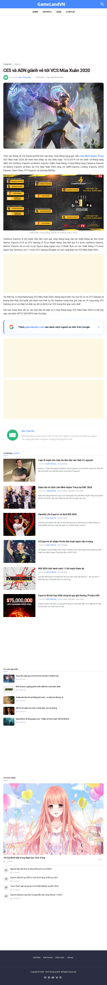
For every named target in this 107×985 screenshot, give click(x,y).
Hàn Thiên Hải (25, 77)
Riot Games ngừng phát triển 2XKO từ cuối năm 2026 (38, 687)
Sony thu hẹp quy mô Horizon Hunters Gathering (37, 676)
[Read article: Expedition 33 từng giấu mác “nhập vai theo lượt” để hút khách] (8, 722)
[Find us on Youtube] (53, 977)
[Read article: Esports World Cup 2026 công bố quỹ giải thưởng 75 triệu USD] (19, 605)
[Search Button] (102, 4)
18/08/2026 (63, 464)
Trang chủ (7, 64)
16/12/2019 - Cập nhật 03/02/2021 (49, 77)
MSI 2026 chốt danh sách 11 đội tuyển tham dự (61, 568)
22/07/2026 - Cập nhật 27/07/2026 (71, 491)
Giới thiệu (36, 957)
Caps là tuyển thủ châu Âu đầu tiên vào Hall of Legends (65, 460)
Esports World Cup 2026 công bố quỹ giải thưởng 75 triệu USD (68, 595)
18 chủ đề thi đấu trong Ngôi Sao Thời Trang (24, 857)
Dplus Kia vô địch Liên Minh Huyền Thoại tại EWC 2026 (65, 487)
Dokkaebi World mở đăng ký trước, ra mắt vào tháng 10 (39, 697)
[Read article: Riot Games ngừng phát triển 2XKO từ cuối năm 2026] (8, 689)
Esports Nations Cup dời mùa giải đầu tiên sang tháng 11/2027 (36, 895)
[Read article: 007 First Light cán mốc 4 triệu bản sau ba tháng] (8, 711)
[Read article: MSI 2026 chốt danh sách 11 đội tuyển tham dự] (19, 578)
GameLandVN (51, 4)
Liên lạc (70, 957)
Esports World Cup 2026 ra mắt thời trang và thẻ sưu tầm (34, 877)
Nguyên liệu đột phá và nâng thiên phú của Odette (31, 869)
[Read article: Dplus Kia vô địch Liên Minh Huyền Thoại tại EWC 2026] (19, 497)
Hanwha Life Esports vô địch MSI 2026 (57, 514)
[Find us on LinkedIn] (60, 977)
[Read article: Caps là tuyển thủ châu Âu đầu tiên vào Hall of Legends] (19, 470)
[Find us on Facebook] (45, 977)
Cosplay (70, 12)
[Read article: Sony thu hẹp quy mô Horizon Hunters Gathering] (8, 679)
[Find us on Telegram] (49, 977)
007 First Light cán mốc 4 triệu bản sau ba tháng (36, 708)
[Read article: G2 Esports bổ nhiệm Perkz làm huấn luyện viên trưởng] (19, 551)
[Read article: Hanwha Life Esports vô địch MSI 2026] (19, 524)
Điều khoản (47, 957)
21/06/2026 (63, 572)
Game (35, 12)
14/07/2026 (63, 518)
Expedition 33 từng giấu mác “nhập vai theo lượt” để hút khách (42, 719)
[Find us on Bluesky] (57, 977)
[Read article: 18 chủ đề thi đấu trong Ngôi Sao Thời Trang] (53, 819)
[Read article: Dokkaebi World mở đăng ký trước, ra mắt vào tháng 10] (8, 700)
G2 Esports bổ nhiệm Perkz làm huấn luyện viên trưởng (65, 541)
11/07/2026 (63, 545)
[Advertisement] (53, 38)
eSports (47, 12)
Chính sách (59, 957)
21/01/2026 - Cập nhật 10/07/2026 (71, 599)
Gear (58, 12)
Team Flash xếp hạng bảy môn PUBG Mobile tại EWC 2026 (34, 886)
